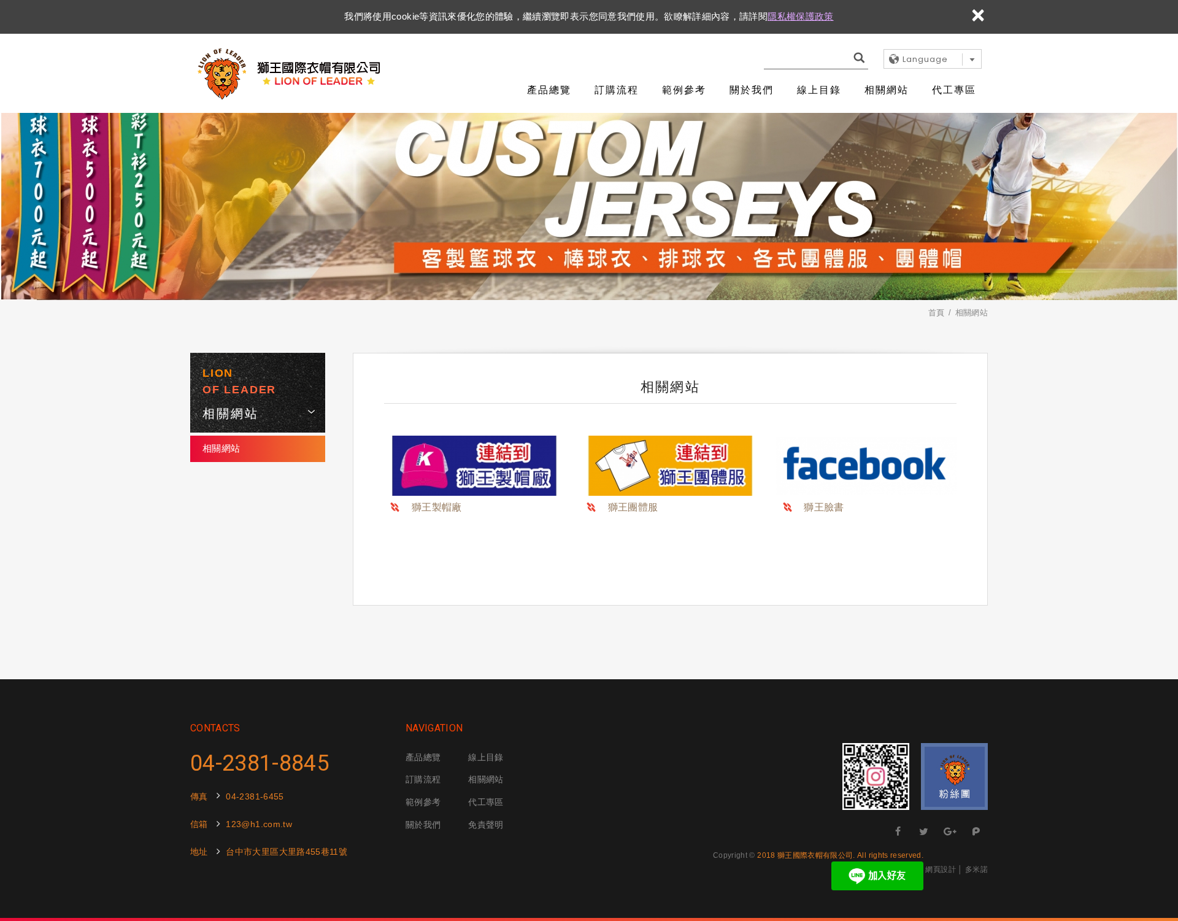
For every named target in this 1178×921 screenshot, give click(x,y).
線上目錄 (819, 90)
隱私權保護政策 (800, 16)
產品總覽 (549, 90)
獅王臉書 (824, 507)
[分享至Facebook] (898, 831)
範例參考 (684, 90)
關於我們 (752, 90)
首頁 (936, 312)
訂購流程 (617, 90)
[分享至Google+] (950, 831)
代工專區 (954, 90)
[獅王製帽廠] (474, 466)
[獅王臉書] (866, 466)
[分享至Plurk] (976, 831)
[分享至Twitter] (924, 831)
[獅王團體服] (670, 466)
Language (925, 59)
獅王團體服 (633, 507)
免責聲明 (485, 825)
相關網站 (886, 90)
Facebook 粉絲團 (954, 776)
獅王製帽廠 (437, 507)
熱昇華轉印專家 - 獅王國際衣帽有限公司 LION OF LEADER (288, 73)
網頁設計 (940, 869)
